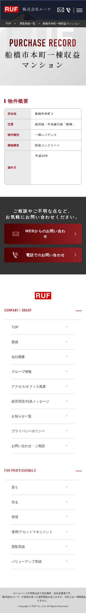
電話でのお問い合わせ (45, 255)
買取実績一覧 (27, 23)
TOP (8, 23)
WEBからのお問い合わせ (45, 233)
